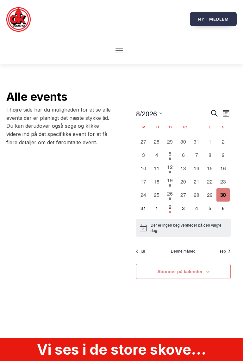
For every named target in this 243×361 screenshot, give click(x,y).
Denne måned (183, 251)
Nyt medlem (213, 19)
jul (143, 251)
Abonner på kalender (179, 271)
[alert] (183, 228)
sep (223, 251)
